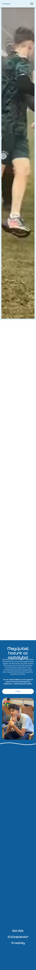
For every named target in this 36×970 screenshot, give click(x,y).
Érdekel (18, 691)
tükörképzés (6, 4)
